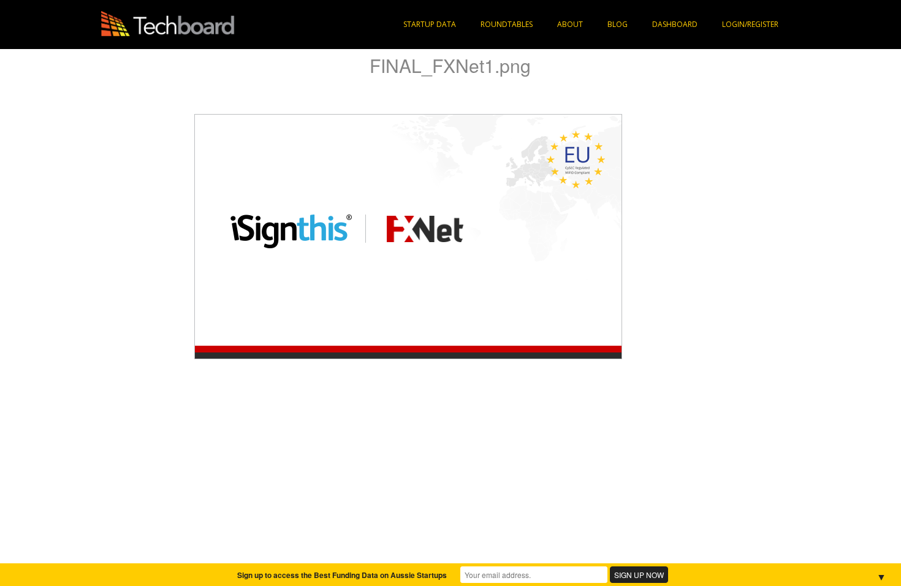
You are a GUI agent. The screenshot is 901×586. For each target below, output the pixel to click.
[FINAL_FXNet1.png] (408, 235)
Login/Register (750, 24)
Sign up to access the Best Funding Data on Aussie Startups (342, 574)
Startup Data (429, 24)
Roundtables (507, 24)
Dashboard (675, 24)
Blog (617, 24)
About (570, 24)
